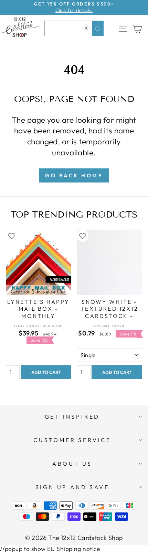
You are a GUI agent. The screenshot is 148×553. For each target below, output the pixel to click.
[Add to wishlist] (12, 235)
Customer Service (72, 439)
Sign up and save (72, 487)
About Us (72, 463)
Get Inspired (72, 416)
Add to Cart (46, 372)
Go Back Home (74, 175)
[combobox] (74, 28)
